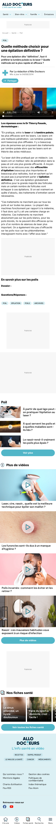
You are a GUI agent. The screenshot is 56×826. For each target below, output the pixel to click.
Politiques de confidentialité (36, 779)
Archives (38, 303)
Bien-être (19, 14)
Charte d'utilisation (12, 784)
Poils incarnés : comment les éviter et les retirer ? (27, 589)
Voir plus (28, 452)
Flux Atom (33, 788)
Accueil (5, 33)
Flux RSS (7, 788)
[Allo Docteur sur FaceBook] (4, 806)
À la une (5, 823)
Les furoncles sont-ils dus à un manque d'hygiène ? (26, 547)
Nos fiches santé (19, 693)
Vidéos (17, 823)
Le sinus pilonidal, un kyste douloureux (11, 712)
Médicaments (44, 759)
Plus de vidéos (17, 465)
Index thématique (37, 784)
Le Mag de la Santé (13, 759)
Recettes (19, 755)
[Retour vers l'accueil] (28, 5)
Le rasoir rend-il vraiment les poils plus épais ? (39, 441)
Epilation (15, 303)
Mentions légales (11, 778)
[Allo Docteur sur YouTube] (11, 806)
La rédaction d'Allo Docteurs (29, 71)
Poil (21, 33)
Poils (27, 303)
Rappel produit (34, 755)
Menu (50, 823)
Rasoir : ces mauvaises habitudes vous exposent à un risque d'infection (25, 631)
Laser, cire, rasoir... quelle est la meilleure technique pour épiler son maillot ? (27, 505)
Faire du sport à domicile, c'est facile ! (39, 714)
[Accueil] (28, 743)
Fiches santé (28, 823)
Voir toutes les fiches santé (28, 727)
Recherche (39, 823)
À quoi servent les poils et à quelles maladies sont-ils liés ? (39, 427)
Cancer (30, 759)
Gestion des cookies (39, 774)
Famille (33, 14)
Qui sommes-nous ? (13, 774)
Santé (5, 14)
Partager (12, 80)
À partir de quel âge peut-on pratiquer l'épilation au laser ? (39, 412)
